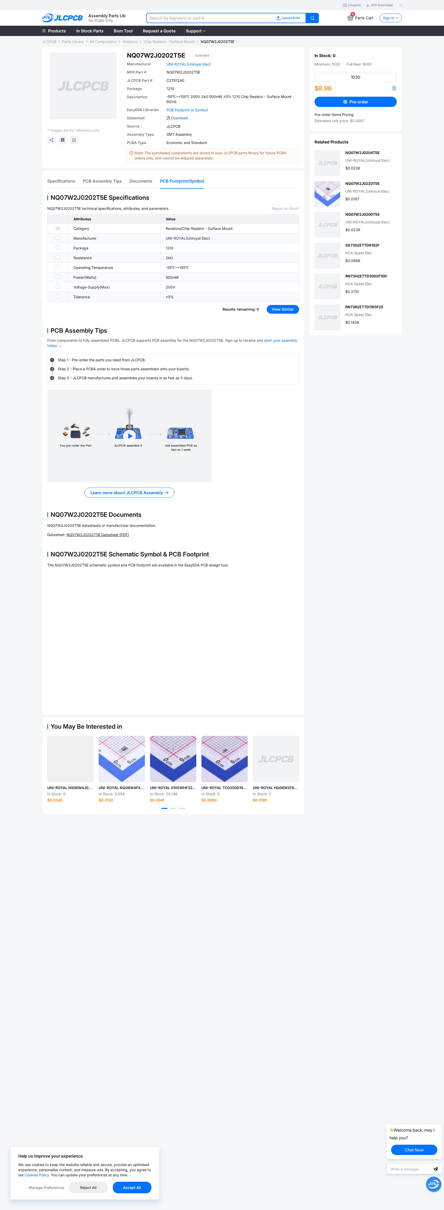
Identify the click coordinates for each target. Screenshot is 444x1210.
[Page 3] (182, 808)
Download (179, 118)
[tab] (61, 181)
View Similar (283, 309)
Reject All (88, 1187)
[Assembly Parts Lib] (62, 18)
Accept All (132, 1187)
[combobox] (208, 18)
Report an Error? (285, 208)
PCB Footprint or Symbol (187, 110)
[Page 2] (173, 808)
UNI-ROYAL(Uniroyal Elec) (188, 64)
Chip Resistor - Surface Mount (169, 41)
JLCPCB (49, 41)
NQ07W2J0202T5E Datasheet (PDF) (98, 534)
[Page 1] (164, 808)
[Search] (312, 18)
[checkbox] (58, 228)
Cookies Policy (37, 1175)
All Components (103, 41)
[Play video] (129, 436)
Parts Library (73, 41)
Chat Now (414, 1149)
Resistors (130, 41)
